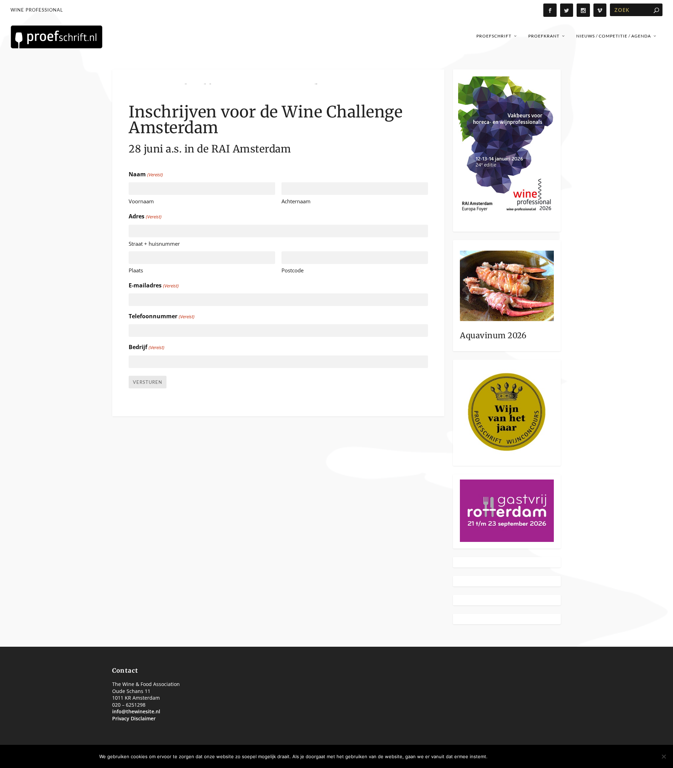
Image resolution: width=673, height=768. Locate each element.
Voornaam (141, 201)
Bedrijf (146, 347)
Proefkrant (543, 36)
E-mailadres (153, 285)
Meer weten (554, 756)
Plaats (136, 270)
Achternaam (296, 201)
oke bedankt (511, 756)
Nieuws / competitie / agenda (613, 36)
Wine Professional (37, 10)
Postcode (292, 270)
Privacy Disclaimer (134, 718)
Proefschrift (493, 36)
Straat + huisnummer (154, 243)
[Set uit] (663, 756)
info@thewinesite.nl (136, 711)
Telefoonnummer (161, 316)
